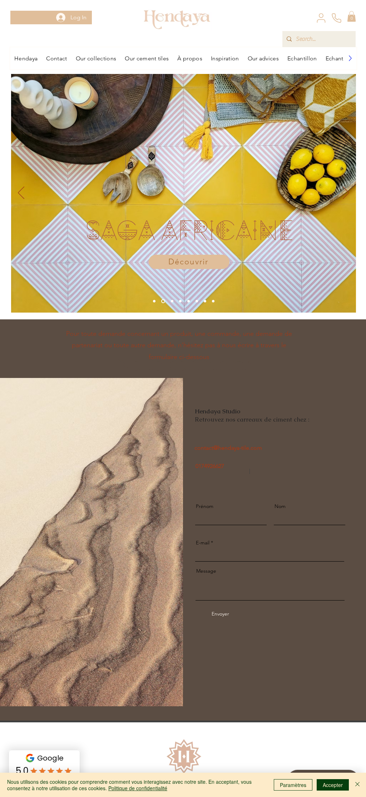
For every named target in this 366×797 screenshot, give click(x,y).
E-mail (202, 542)
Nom (280, 506)
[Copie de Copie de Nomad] (205, 301)
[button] (351, 16)
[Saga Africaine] (163, 301)
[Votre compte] (321, 18)
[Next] (346, 193)
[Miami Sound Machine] (213, 301)
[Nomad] (154, 301)
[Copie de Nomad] (172, 301)
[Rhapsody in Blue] (188, 301)
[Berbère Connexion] (180, 301)
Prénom (204, 506)
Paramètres (293, 784)
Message (206, 570)
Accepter (333, 784)
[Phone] (336, 18)
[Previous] (21, 193)
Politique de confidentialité (137, 788)
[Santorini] (197, 301)
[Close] (357, 784)
